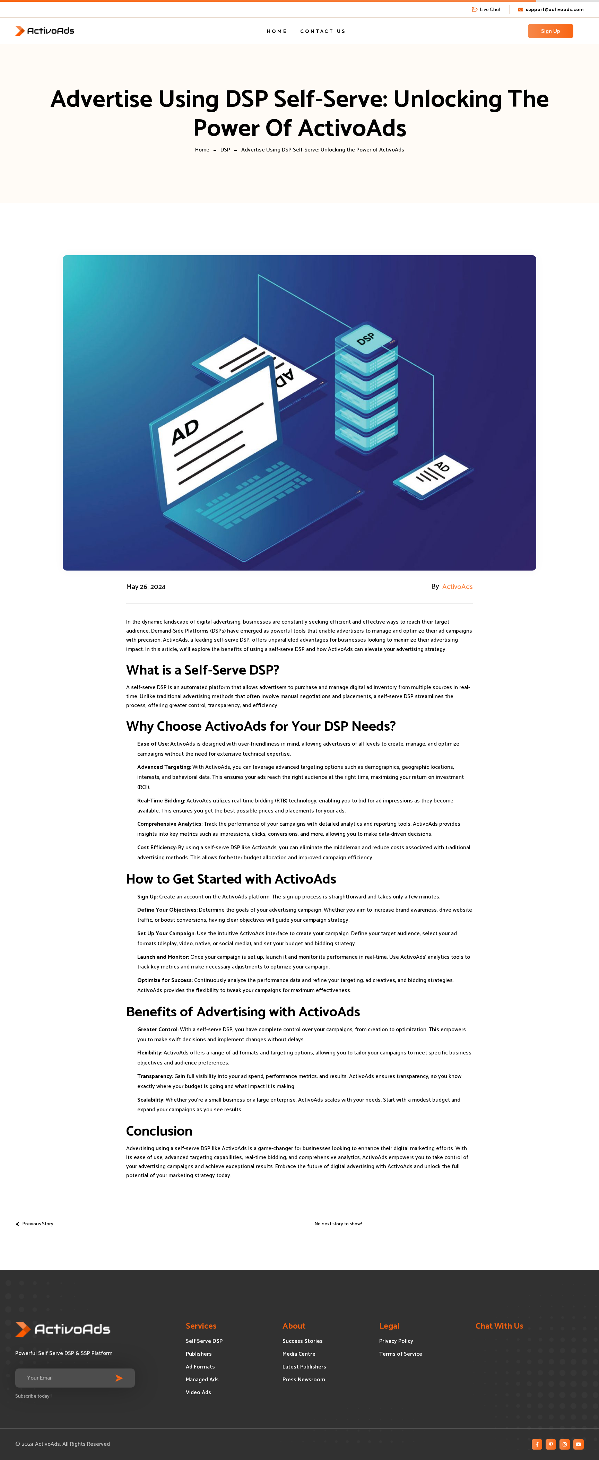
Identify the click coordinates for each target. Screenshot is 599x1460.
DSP (225, 150)
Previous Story (37, 1224)
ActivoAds (457, 587)
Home (202, 150)
